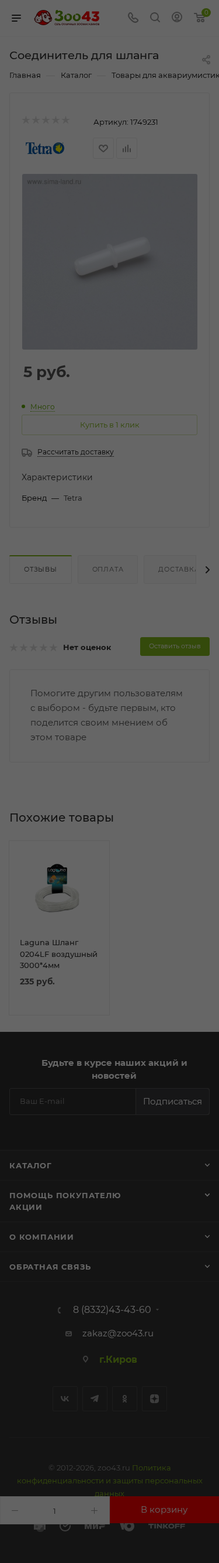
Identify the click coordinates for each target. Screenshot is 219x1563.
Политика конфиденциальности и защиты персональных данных (110, 1480)
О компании (41, 1236)
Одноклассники (124, 1398)
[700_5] (109, 262)
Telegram (94, 1398)
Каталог (30, 1165)
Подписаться (172, 1101)
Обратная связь (50, 1266)
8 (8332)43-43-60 (112, 1310)
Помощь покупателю (65, 1195)
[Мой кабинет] (177, 18)
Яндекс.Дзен (154, 1398)
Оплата (108, 569)
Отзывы (40, 569)
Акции (26, 1207)
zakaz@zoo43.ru (118, 1333)
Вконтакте (65, 1398)
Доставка (178, 569)
